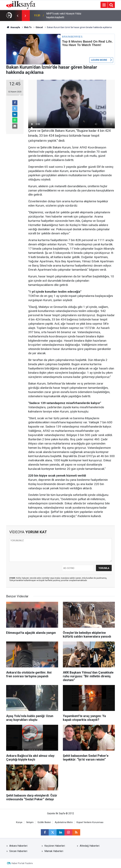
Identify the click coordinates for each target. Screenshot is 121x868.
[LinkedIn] (14, 114)
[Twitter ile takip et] (53, 832)
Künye (19, 822)
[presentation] (17, 15)
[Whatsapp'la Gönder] (14, 120)
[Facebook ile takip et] (45, 832)
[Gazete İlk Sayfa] (20, 4)
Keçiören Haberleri (54, 845)
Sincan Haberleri (18, 851)
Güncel (39, 27)
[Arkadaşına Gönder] (14, 125)
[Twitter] (14, 108)
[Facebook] (14, 102)
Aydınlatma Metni (64, 822)
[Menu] (104, 5)
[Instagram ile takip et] (68, 832)
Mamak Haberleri (53, 851)
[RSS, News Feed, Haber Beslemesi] (76, 832)
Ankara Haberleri (18, 845)
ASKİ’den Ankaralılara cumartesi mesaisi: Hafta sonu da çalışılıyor (64, 15)
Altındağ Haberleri (89, 845)
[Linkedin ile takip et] (60, 832)
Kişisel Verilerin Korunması (90, 822)
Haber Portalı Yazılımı (22, 863)
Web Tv (28, 27)
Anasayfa (15, 27)
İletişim (30, 822)
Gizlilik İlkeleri (44, 822)
